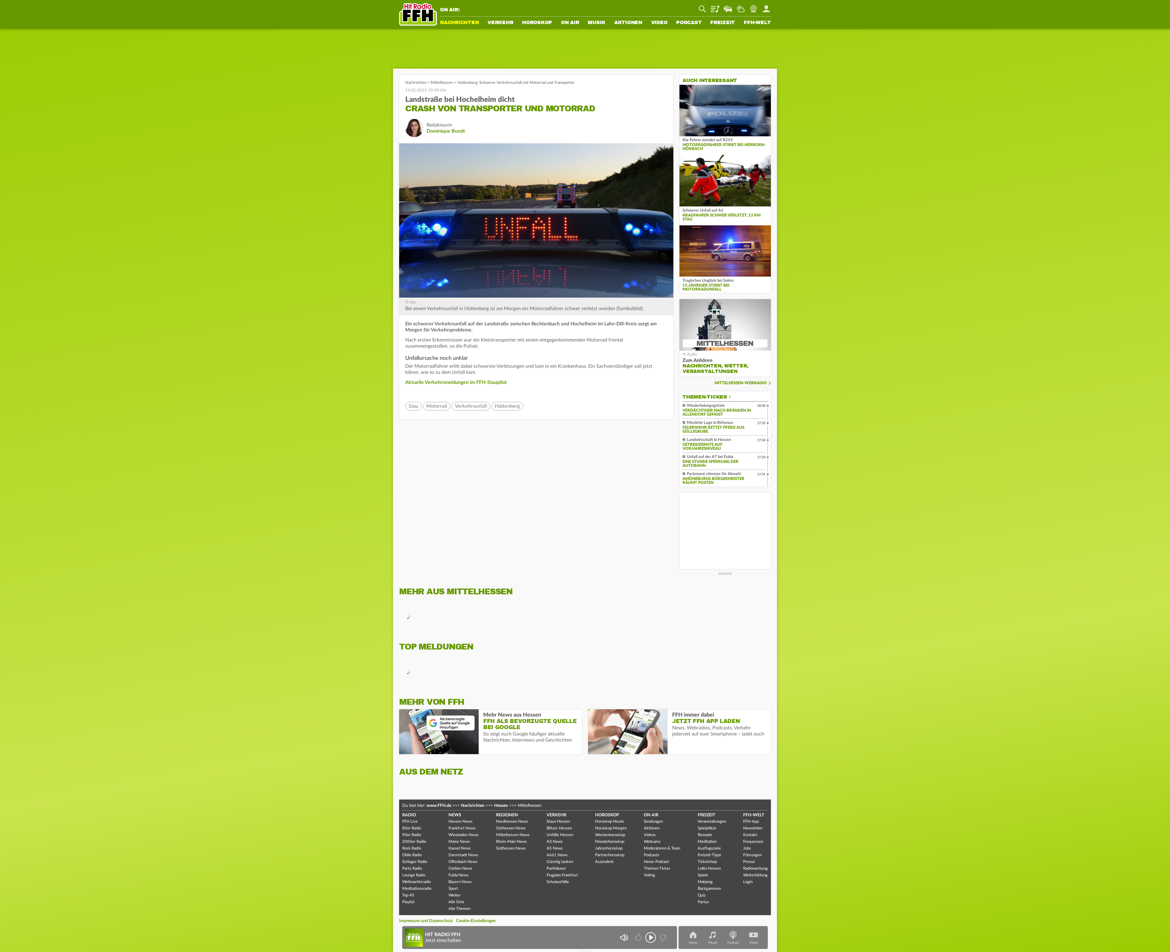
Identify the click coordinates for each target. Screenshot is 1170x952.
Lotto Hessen (709, 869)
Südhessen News (511, 848)
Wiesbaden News (463, 835)
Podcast (688, 23)
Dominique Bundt (446, 131)
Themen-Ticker (704, 397)
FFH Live (410, 822)
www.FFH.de (439, 805)
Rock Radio (411, 848)
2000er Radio (414, 842)
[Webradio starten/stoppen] (650, 937)
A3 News (555, 842)
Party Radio (412, 869)
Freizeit (722, 23)
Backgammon (709, 889)
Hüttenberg (507, 406)
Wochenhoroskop (610, 835)
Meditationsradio (416, 889)
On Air (570, 23)
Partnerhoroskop (609, 855)
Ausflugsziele (709, 848)
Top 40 (408, 895)
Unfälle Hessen (560, 835)
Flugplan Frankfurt (562, 875)
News (454, 815)
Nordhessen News (512, 822)
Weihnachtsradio (416, 882)
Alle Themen (459, 909)
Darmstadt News (463, 855)
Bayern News (460, 882)
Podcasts (651, 855)
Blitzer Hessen (559, 828)
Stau (413, 406)
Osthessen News (511, 828)
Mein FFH (766, 6)
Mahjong (705, 882)
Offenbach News (462, 862)
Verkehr (500, 23)
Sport (453, 889)
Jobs (747, 848)
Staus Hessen (558, 822)
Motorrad (436, 406)
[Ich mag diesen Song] (638, 937)
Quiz (702, 895)
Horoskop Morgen (611, 828)
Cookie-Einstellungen (476, 921)
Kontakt (750, 835)
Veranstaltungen (712, 822)
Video (659, 23)
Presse (749, 862)
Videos (650, 835)
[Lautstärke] (624, 937)
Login (748, 882)
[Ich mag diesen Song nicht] (662, 937)
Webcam (753, 6)
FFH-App (751, 822)
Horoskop (537, 23)
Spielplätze (707, 828)
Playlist (715, 6)
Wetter (740, 6)
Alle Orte (456, 902)
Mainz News (459, 842)
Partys (703, 902)
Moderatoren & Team (662, 848)
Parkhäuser (556, 869)
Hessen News (460, 822)
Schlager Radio (414, 862)
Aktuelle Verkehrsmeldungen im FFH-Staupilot (456, 382)
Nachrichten (459, 23)
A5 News (555, 848)
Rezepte (705, 835)
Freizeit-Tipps (709, 855)
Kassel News (459, 848)
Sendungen (653, 822)
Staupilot (727, 6)
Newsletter (753, 828)
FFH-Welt (757, 23)
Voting (649, 875)
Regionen (507, 815)
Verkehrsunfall (471, 406)
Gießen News (460, 869)
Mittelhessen (442, 83)
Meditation (707, 842)
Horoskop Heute (609, 822)
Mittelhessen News (513, 835)
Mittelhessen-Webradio (740, 383)
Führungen (752, 855)
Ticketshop (707, 862)
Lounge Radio (413, 875)
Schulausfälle (558, 882)
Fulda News (458, 875)
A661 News (557, 855)
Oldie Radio (412, 855)
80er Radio (411, 828)
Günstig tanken (560, 862)
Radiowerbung (755, 869)
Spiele (703, 875)
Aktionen (628, 23)
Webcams (652, 842)
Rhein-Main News (511, 842)
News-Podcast (656, 862)
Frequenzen (753, 842)
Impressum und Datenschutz (426, 921)
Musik (596, 23)
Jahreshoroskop (608, 848)
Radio (409, 815)
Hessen (501, 805)
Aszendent (604, 862)
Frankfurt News (462, 828)
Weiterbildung (755, 875)
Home (693, 942)
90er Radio (411, 835)
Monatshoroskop (609, 842)
